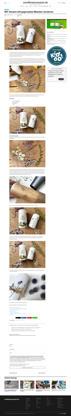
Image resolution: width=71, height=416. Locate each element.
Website (10, 352)
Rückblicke (27, 403)
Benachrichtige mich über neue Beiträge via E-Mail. (18, 365)
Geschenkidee (38, 407)
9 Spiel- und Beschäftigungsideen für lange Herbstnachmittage (11, 390)
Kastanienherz (12, 311)
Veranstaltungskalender (43, 6)
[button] (18, 317)
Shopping (35, 6)
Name (10, 345)
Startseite (22, 6)
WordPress (25, 413)
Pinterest (64, 3)
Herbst (20, 320)
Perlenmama (59, 403)
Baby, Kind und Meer (60, 407)
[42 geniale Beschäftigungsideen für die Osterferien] (43, 385)
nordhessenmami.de (35, 2)
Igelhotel (11, 315)
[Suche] (8, 3)
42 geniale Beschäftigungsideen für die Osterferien (43, 390)
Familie (26, 6)
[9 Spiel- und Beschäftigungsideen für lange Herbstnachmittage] (11, 385)
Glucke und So (59, 402)
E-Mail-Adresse (12, 349)
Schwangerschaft (38, 402)
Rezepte (27, 402)
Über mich (48, 400)
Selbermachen (7, 9)
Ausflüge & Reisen (28, 400)
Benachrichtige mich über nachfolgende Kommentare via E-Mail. (20, 364)
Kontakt (48, 402)
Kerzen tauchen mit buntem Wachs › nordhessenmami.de (23, 329)
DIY (36, 406)
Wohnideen (27, 408)
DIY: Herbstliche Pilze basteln (15, 307)
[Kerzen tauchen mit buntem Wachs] (59, 385)
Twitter (59, 3)
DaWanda (27, 401)
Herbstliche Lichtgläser (14, 309)
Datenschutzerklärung (21, 357)
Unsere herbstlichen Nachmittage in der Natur (27, 390)
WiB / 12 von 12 (27, 407)
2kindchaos (58, 400)
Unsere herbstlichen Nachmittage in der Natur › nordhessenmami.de (25, 330)
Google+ (66, 3)
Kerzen (23, 320)
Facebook (61, 3)
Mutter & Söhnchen (60, 401)
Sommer (37, 401)
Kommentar (11, 344)
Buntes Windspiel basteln (14, 312)
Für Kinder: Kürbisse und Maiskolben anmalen (18, 308)
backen (37, 403)
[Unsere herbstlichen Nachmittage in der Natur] (27, 385)
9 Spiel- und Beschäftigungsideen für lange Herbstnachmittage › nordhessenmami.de (27, 327)
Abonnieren (61, 79)
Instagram (62, 3)
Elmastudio (32, 413)
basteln (17, 320)
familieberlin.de (59, 406)
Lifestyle (31, 6)
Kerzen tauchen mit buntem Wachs (58, 390)
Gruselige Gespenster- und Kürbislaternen (17, 313)
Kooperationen (49, 401)
